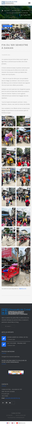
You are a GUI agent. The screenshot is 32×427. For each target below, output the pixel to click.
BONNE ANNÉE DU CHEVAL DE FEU (17, 337)
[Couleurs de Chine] (9, 2)
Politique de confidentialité (16, 417)
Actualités (16, 10)
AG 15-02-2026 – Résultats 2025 (16, 343)
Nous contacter (21, 415)
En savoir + (8, 326)
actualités (26, 10)
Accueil (7, 10)
